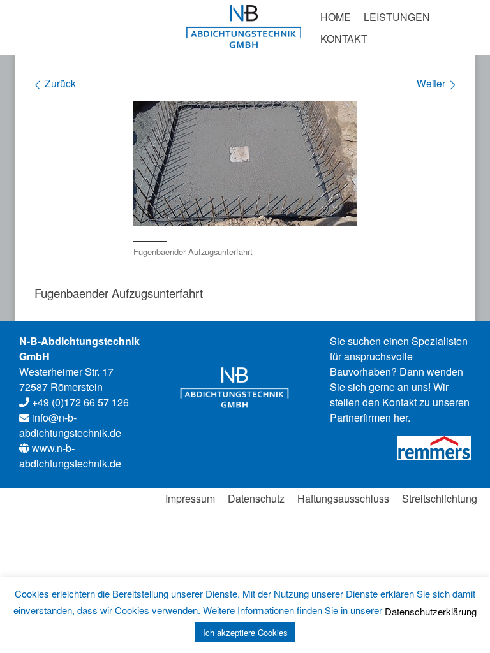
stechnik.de (70, 456)
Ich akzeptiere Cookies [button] (245, 632)
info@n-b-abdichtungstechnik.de (70, 425)
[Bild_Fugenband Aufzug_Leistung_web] (245, 163)
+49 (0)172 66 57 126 (79, 402)
